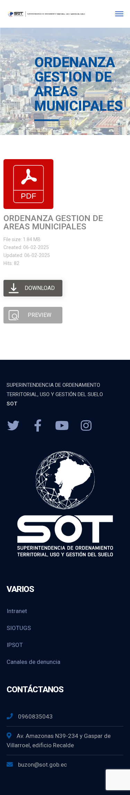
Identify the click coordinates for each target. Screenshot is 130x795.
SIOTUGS (19, 627)
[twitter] (13, 426)
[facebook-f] (38, 426)
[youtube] (62, 426)
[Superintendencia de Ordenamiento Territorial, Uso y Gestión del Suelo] (46, 13)
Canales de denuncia (33, 661)
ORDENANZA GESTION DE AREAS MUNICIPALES (53, 222)
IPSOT (15, 644)
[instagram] (86, 426)
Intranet (17, 610)
